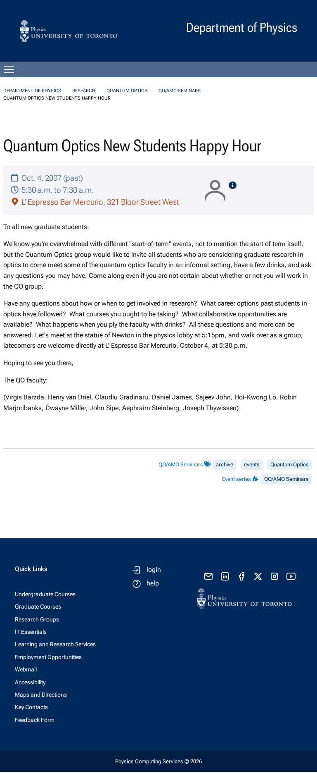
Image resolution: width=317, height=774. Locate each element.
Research (83, 90)
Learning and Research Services (55, 644)
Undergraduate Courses (45, 594)
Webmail (26, 669)
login (154, 569)
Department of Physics (32, 90)
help (153, 583)
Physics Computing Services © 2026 (158, 761)
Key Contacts (31, 707)
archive (224, 464)
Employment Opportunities (48, 657)
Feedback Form (34, 720)
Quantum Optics (126, 90)
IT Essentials (31, 631)
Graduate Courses (38, 606)
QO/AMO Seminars (179, 90)
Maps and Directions (41, 694)
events (252, 464)
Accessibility (30, 682)
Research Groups (37, 619)
